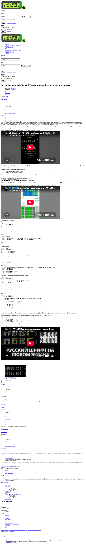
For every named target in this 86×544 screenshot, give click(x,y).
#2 (5, 399)
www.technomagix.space (10, 113)
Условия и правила (9, 522)
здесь (55, 185)
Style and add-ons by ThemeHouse (33, 530)
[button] (2, 33)
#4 (5, 451)
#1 (5, 118)
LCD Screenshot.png (9, 377)
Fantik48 (7, 515)
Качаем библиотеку (5, 165)
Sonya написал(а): (9, 458)
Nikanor (3, 384)
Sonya (2, 407)
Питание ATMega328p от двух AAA (13, 494)
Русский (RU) (8, 519)
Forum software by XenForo (13, 530)
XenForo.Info (11, 531)
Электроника (8, 491)
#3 (5, 424)
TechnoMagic (13, 88)
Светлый (7, 518)
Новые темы (4, 482)
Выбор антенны (10, 486)
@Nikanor (3, 453)
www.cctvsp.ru (8, 418)
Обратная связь (8, 521)
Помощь (7, 525)
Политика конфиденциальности (12, 524)
